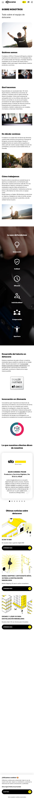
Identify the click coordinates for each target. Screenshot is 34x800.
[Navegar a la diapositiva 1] (10, 501)
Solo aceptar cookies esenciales (17, 797)
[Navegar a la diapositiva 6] (22, 501)
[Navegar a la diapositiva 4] (17, 501)
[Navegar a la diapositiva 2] (12, 501)
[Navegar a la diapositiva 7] (24, 501)
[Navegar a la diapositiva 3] (15, 501)
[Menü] (3, 2)
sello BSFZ (22, 412)
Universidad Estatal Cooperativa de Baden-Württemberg (15, 365)
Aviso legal (5, 786)
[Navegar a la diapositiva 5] (19, 501)
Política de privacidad (15, 786)
